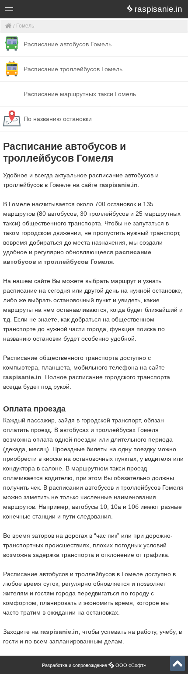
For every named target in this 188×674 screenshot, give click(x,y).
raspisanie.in (118, 184)
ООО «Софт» (41, 10)
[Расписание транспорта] (8, 26)
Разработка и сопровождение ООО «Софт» (94, 665)
